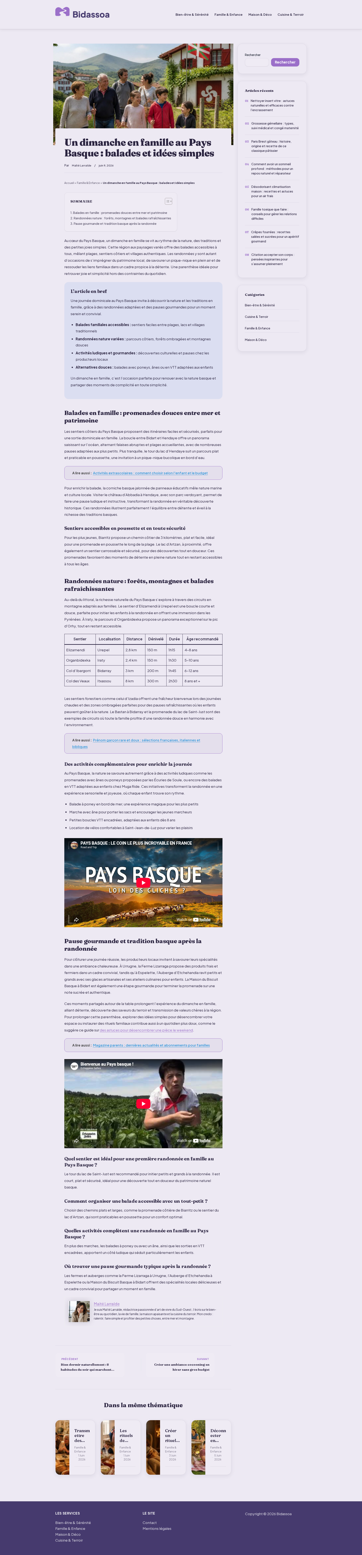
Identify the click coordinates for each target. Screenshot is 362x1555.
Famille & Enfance (229, 14)
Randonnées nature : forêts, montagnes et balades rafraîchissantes (122, 218)
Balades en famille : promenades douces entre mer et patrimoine (120, 213)
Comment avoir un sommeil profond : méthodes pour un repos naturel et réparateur (272, 168)
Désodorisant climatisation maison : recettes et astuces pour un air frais (272, 191)
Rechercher (253, 55)
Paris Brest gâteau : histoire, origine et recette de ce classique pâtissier (271, 145)
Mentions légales (157, 1528)
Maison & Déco (260, 14)
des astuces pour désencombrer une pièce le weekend (146, 1030)
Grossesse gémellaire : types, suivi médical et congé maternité (275, 125)
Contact (150, 1522)
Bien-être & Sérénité (192, 14)
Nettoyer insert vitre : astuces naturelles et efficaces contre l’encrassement (273, 105)
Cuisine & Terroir (291, 14)
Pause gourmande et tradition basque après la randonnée (115, 223)
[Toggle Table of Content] (166, 201)
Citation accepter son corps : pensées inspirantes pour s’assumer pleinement (273, 259)
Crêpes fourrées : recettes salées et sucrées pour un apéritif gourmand (275, 236)
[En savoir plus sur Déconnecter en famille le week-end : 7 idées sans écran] (198, 1447)
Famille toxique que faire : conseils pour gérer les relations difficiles (274, 213)
